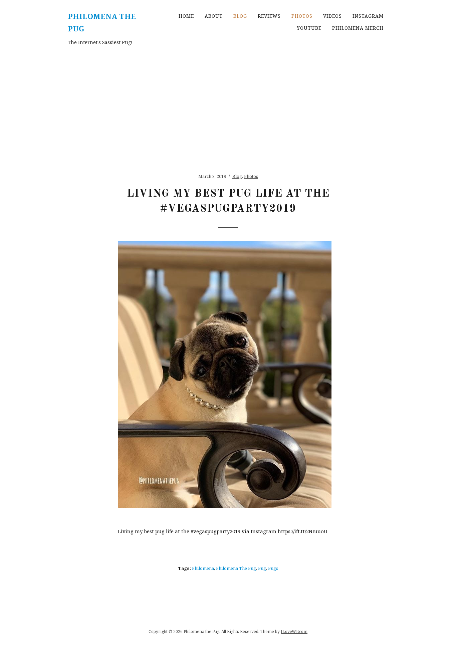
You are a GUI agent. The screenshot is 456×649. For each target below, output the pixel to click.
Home (186, 16)
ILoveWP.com (294, 631)
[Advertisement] (228, 106)
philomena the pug (236, 568)
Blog (240, 16)
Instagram (368, 16)
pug (262, 568)
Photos (301, 16)
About (214, 16)
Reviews (269, 16)
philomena (203, 568)
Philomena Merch (358, 28)
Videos (332, 16)
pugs (273, 568)
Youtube (309, 28)
